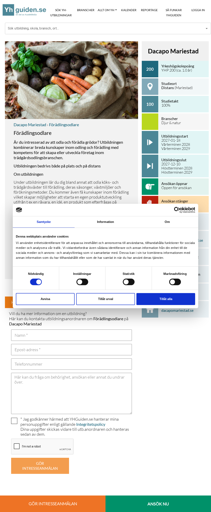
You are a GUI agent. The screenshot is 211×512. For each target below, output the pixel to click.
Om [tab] (167, 222)
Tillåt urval (105, 299)
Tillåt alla (165, 299)
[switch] (82, 282)
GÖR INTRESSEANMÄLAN (40, 466)
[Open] (207, 28)
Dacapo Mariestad (30, 124)
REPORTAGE (149, 10)
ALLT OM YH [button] (106, 10)
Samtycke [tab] (44, 222)
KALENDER (128, 10)
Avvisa (45, 299)
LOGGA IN (198, 10)
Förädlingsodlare (63, 124)
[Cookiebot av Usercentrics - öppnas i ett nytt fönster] (177, 210)
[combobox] (105, 28)
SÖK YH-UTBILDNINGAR (61, 12)
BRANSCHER (85, 10)
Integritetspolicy (90, 424)
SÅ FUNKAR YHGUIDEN (174, 12)
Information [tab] (105, 222)
